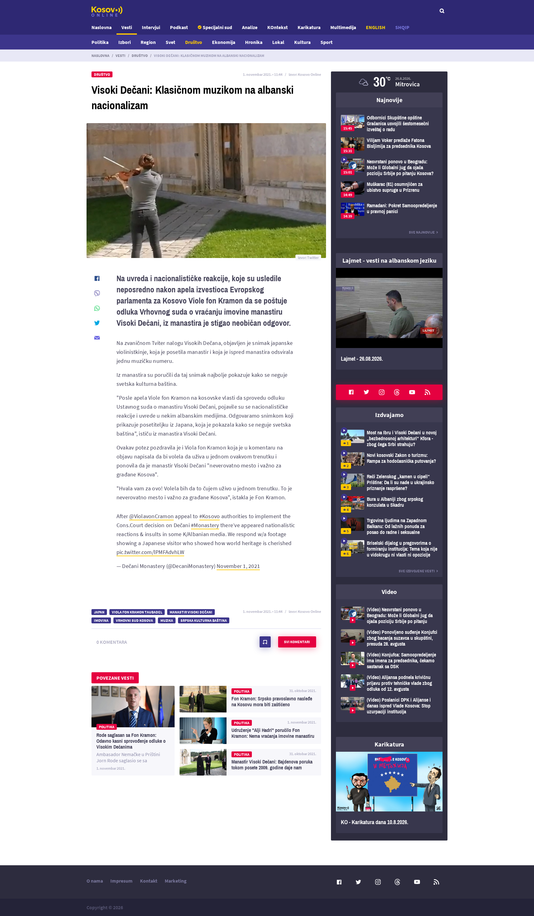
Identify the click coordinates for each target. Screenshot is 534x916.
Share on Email (97, 337)
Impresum (121, 881)
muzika (166, 620)
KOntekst (277, 27)
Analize (249, 27)
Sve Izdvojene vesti (417, 571)
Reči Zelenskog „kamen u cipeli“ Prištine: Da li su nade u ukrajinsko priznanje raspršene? (389, 482)
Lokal (278, 42)
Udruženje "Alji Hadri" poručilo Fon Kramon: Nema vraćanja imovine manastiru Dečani (250, 730)
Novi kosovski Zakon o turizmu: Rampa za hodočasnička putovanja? (389, 460)
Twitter (366, 392)
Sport (326, 42)
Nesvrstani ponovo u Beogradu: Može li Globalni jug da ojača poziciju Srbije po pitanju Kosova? (389, 167)
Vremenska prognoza (389, 82)
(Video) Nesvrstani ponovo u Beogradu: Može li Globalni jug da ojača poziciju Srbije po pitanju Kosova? (389, 615)
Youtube (412, 392)
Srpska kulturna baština (203, 620)
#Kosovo (209, 516)
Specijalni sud (217, 27)
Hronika (253, 42)
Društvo (193, 42)
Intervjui (151, 27)
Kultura (302, 42)
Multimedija (343, 27)
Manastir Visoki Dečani (191, 612)
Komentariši (265, 641)
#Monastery (205, 525)
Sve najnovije (422, 232)
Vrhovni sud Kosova (134, 620)
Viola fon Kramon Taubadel (137, 612)
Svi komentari (297, 641)
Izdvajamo (389, 415)
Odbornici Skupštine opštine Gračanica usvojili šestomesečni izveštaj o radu (389, 123)
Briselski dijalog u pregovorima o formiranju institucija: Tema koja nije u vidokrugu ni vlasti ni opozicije (389, 549)
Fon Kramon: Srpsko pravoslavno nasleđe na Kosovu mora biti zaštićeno (250, 699)
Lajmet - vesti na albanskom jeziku (389, 260)
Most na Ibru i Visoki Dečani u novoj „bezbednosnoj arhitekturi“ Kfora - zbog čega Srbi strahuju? (389, 438)
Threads (397, 392)
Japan (99, 612)
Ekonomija (223, 42)
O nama (95, 881)
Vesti (126, 27)
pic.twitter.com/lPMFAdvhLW (150, 552)
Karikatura (309, 27)
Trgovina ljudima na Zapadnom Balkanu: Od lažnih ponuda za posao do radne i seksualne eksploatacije (389, 526)
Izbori (124, 42)
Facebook (351, 392)
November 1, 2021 (238, 566)
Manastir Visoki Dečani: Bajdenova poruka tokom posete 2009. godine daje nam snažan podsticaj (250, 762)
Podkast (179, 27)
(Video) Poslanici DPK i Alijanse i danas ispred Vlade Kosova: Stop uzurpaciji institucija (389, 706)
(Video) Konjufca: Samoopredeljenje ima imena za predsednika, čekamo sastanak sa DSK (389, 660)
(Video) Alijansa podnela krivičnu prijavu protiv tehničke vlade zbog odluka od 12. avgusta (389, 683)
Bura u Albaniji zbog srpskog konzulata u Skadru (389, 504)
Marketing (176, 881)
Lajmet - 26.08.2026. (389, 319)
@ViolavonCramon (151, 516)
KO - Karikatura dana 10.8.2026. (389, 792)
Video (389, 592)
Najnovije (389, 100)
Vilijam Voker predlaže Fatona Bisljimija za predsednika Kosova (389, 145)
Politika (99, 42)
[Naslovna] (106, 11)
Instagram (381, 392)
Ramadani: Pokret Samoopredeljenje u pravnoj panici (389, 211)
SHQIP (402, 27)
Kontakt (148, 881)
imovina (101, 620)
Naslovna (101, 27)
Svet (170, 42)
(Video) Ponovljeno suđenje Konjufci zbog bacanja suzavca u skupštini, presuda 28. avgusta (389, 638)
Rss (427, 392)
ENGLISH (375, 27)
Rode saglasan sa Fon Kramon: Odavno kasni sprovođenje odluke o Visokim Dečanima (133, 731)
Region (148, 42)
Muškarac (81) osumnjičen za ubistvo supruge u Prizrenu (389, 189)
